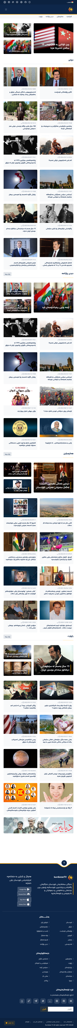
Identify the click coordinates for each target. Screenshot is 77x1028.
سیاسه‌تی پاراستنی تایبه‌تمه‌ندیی (53, 1021)
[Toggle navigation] (6, 9)
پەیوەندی (45, 972)
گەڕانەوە (69, 16)
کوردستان (69, 922)
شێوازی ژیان (44, 922)
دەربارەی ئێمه (44, 967)
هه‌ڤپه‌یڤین (60, 16)
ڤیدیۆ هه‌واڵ (44, 939)
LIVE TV (10, 1023)
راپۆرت (41, 16)
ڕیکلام (46, 980)
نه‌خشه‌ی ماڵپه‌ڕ (43, 959)
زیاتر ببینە (7, 274)
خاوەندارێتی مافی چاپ (37, 1021)
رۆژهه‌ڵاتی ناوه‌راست (66, 931)
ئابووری (69, 935)
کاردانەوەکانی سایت (67, 1021)
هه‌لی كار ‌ (45, 976)
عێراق (70, 926)
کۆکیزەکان (27, 1021)
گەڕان (44, 1009)
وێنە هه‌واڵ (44, 935)
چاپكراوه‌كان (68, 967)
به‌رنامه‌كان (69, 976)
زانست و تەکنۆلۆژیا (42, 931)
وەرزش (70, 939)
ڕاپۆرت (70, 963)
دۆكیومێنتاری (44, 926)
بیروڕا (70, 980)
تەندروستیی (68, 944)
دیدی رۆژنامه (50, 16)
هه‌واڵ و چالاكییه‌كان (66, 972)
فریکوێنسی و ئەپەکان (41, 963)
